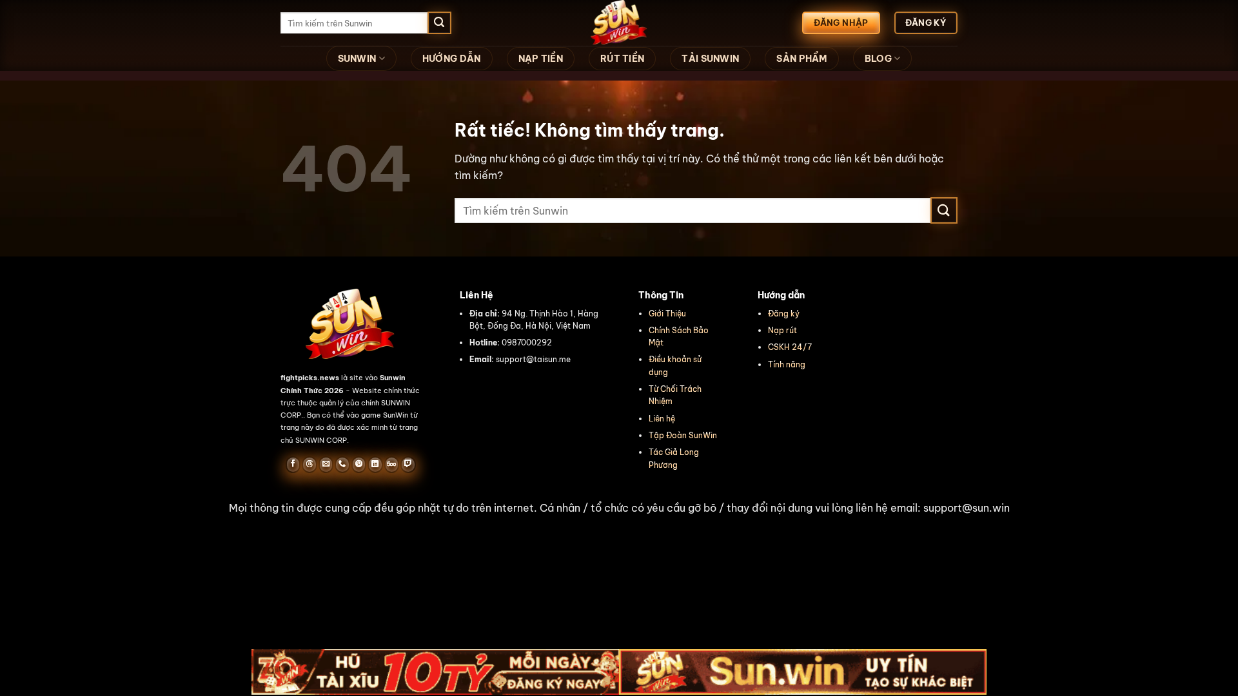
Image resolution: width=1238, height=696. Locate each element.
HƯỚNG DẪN (451, 58)
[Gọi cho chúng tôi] (342, 464)
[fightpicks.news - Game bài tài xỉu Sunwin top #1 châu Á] (619, 23)
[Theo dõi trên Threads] (309, 464)
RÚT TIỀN (622, 58)
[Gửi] (439, 23)
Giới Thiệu (667, 313)
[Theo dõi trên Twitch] (407, 464)
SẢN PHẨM (801, 58)
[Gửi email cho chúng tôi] (326, 464)
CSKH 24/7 (790, 347)
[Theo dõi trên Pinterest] (358, 464)
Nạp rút (782, 330)
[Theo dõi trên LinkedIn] (375, 464)
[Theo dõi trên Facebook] (293, 464)
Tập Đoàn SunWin (683, 435)
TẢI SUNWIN (710, 58)
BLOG (878, 58)
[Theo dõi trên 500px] (391, 464)
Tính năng (786, 364)
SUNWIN (357, 58)
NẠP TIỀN (540, 58)
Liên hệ (662, 418)
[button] (619, 508)
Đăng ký (784, 313)
